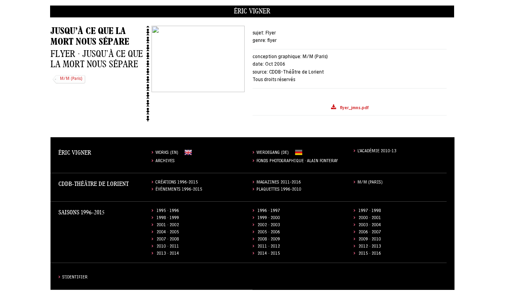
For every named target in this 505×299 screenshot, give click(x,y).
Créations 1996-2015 (176, 183)
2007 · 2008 (168, 240)
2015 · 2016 (370, 254)
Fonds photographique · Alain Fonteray (297, 161)
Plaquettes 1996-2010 (278, 190)
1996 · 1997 (269, 211)
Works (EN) (166, 153)
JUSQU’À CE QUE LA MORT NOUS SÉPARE (89, 36)
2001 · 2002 (168, 225)
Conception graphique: (276, 57)
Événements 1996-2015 (178, 190)
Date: (258, 64)
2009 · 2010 (370, 240)
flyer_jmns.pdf (354, 108)
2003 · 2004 (370, 225)
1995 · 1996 (168, 211)
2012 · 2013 (370, 247)
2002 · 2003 (269, 225)
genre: (259, 41)
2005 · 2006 (269, 233)
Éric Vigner (252, 11)
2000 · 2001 (370, 218)
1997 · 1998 (370, 211)
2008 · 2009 (269, 240)
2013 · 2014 (168, 254)
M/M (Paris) (71, 79)
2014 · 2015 (269, 254)
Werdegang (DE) (272, 153)
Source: (260, 72)
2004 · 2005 (168, 233)
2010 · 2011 (168, 247)
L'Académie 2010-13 (377, 152)
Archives (165, 161)
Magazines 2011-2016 (278, 183)
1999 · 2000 (269, 218)
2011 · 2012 (269, 247)
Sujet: (258, 33)
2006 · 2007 (370, 233)
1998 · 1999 (168, 218)
